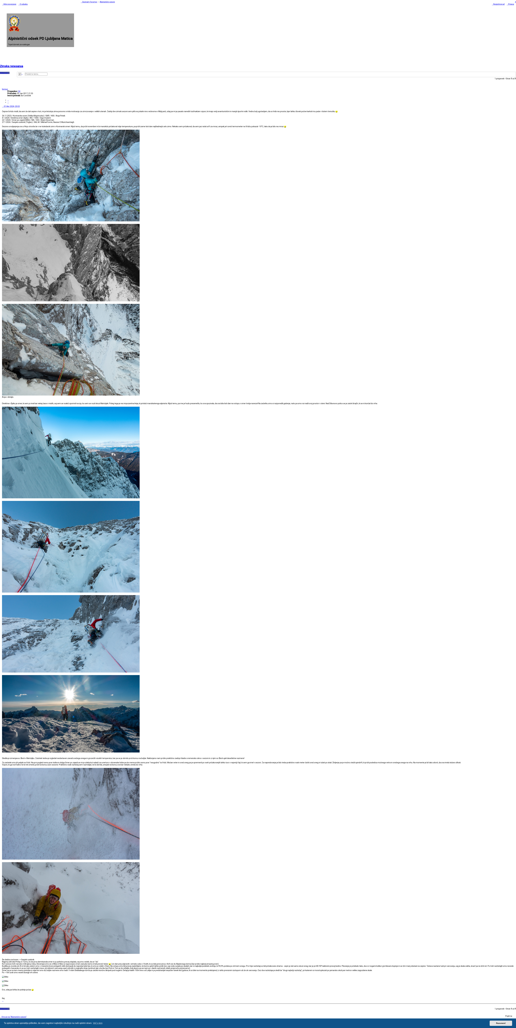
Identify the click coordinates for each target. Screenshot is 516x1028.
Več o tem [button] (97, 1023)
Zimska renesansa (11, 66)
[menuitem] (23, 4)
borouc (5, 89)
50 (19, 91)
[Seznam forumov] (14, 31)
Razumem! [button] (501, 1023)
